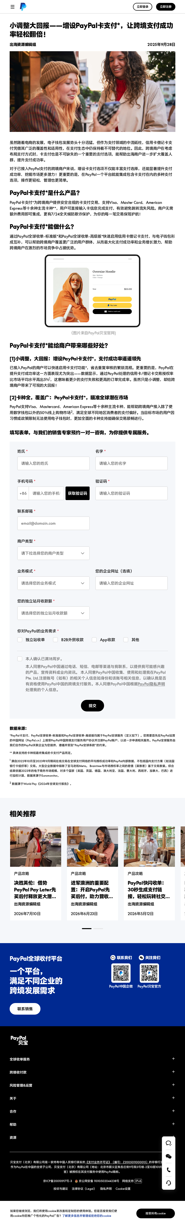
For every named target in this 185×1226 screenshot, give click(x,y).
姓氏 (21, 451)
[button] (92, 1059)
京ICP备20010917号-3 (57, 1181)
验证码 (101, 481)
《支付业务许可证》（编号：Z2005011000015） (117, 1162)
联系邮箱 (25, 511)
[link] (23, 7)
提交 (92, 705)
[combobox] (40, 549)
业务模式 (25, 571)
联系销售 (25, 1008)
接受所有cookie (155, 1213)
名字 (99, 451)
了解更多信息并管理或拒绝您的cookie (86, 1216)
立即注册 (166, 6)
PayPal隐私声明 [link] (151, 683)
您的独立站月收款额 (34, 601)
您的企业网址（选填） (114, 571)
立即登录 (142, 6)
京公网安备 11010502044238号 (99, 1181)
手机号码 (25, 481)
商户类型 (25, 541)
